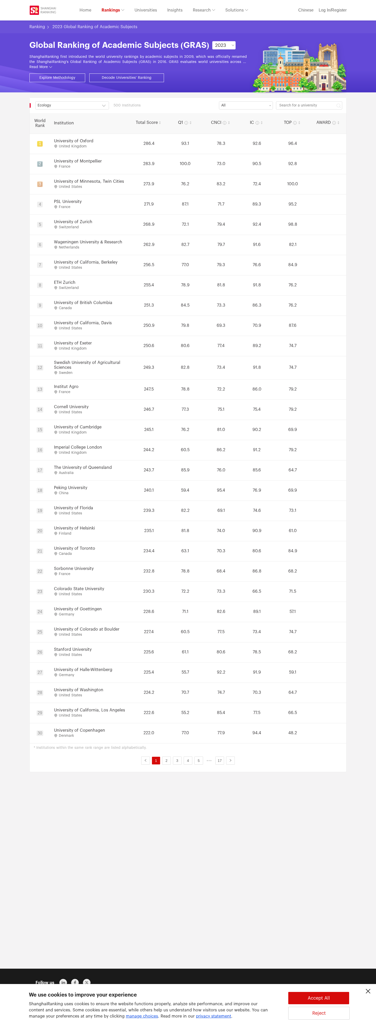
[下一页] (230, 760)
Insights (175, 10)
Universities (146, 10)
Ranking (37, 27)
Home (85, 10)
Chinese (306, 10)
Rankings (111, 10)
